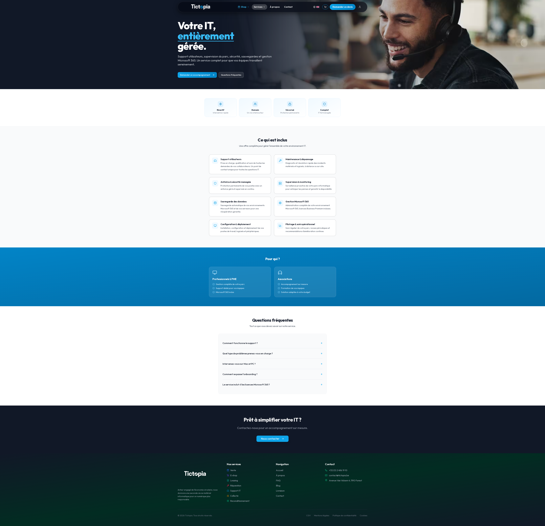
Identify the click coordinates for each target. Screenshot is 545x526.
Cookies (363, 515)
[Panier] (325, 7)
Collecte (234, 495)
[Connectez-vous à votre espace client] (360, 7)
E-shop (233, 475)
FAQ (278, 480)
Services (258, 7)
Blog (278, 485)
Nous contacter (270, 438)
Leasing (234, 480)
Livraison (280, 490)
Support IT (235, 490)
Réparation (235, 485)
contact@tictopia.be (339, 475)
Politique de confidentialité (344, 515)
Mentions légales (321, 515)
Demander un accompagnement (195, 75)
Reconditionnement (239, 500)
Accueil (279, 470)
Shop (243, 7)
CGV (308, 515)
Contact (288, 7)
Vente (233, 470)
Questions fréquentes (231, 75)
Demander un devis (343, 7)
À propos (275, 7)
